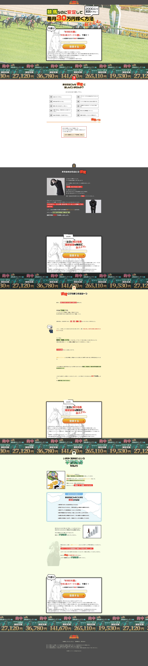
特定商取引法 (77, 641)
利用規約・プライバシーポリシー (68, 641)
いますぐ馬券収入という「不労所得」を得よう (74, 134)
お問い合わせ (83, 641)
